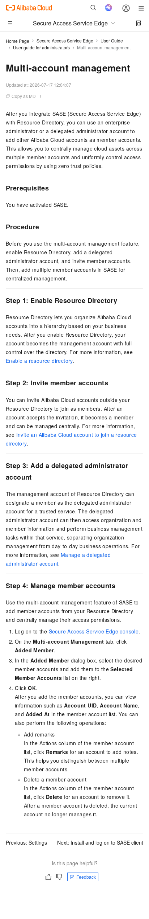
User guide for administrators (41, 47)
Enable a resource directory (39, 360)
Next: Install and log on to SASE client (100, 842)
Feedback (86, 877)
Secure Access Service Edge (65, 40)
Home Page (17, 41)
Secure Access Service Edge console (94, 631)
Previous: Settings (26, 842)
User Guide (112, 40)
